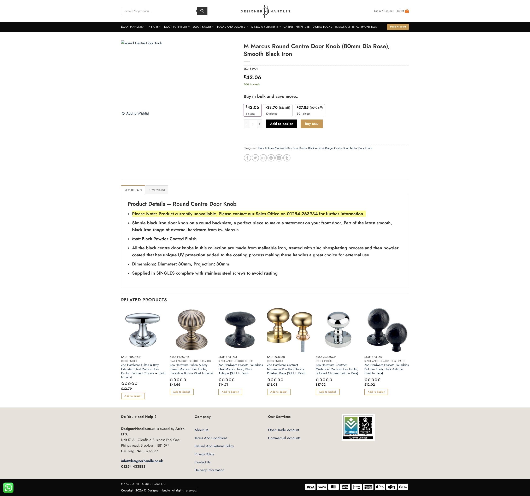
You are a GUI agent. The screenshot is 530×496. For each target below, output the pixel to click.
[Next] (409, 357)
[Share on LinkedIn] (279, 157)
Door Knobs (202, 27)
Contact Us (203, 462)
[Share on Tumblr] (286, 157)
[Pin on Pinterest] (271, 157)
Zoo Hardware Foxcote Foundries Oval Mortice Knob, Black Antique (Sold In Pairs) (240, 369)
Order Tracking (154, 484)
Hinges (153, 27)
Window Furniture (264, 27)
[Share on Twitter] (255, 157)
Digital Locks (322, 27)
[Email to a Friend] (263, 157)
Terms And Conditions (211, 437)
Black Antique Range (320, 148)
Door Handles (132, 27)
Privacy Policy (204, 454)
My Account (130, 484)
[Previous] (121, 357)
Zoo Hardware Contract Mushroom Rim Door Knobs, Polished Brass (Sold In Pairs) (286, 369)
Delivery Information (209, 469)
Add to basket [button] (132, 396)
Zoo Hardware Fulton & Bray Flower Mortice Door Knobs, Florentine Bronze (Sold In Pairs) (191, 369)
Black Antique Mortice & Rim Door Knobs (282, 148)
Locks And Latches (231, 27)
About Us (201, 429)
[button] (384, 11)
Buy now (311, 123)
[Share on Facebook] (247, 157)
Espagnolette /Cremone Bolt (356, 27)
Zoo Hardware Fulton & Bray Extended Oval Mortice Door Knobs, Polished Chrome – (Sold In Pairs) (143, 371)
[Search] (202, 11)
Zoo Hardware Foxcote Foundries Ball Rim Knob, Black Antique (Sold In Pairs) (386, 369)
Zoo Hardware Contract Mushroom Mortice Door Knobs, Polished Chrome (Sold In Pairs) (337, 369)
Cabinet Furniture (297, 27)
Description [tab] (133, 190)
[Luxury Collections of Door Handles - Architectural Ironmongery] (265, 10)
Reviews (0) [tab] (157, 190)
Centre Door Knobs (345, 148)
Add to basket (281, 123)
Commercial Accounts (284, 437)
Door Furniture (175, 27)
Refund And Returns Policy (214, 445)
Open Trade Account (283, 429)
